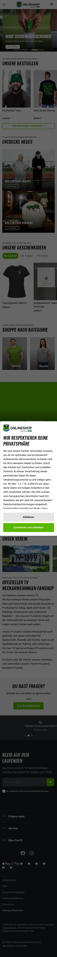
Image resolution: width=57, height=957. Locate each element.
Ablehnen (28, 517)
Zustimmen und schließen (29, 527)
